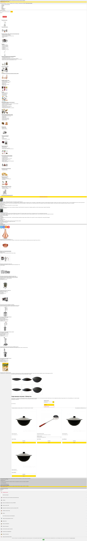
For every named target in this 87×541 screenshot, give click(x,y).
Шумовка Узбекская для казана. (40, 433)
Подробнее (23, 474)
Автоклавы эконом (4, 169)
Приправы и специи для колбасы (6, 187)
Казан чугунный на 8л (14, 469)
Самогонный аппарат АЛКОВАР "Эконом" (5, 358)
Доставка (3, 5)
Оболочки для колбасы (5, 188)
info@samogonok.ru (2, 480)
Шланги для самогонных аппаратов (7, 104)
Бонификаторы (4, 117)
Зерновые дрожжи (4, 94)
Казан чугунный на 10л (14, 433)
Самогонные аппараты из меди (6, 81)
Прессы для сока (4, 105)
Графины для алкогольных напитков (7, 158)
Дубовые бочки (4, 127)
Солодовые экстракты (5, 136)
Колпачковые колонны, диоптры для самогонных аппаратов (10, 58)
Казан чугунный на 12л (64, 433)
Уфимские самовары (5, 44)
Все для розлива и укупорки (6, 139)
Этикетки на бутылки (5, 161)
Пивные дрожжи (4, 95)
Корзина (1, 489)
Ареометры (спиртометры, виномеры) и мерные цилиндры (10, 103)
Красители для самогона (5, 118)
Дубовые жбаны (4, 128)
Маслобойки (4, 179)
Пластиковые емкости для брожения (7, 156)
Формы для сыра (4, 177)
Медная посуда (4, 85)
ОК (43, 539)
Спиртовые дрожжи (5, 92)
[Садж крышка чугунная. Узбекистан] (16, 384)
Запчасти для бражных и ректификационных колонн (9, 59)
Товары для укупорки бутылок (6, 159)
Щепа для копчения (4, 36)
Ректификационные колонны (6, 57)
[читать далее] (38, 202)
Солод (3, 137)
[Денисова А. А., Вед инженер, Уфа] (1, 201)
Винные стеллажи (4, 160)
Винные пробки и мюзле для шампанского (8, 148)
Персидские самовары (5, 45)
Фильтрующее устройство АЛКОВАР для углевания (7, 304)
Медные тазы (4, 83)
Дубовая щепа (4, 116)
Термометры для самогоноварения (7, 106)
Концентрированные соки (5, 119)
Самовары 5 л (4, 47)
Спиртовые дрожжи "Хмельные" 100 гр (5, 372)
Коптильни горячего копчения (6, 34)
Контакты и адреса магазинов (6, 4)
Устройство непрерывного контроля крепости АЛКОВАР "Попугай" (9, 346)
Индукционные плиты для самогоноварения (8, 107)
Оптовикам (3, 9)
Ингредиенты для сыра (5, 178)
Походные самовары (5, 46)
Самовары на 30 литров (5, 49)
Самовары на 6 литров (5, 48)
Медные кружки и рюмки (5, 84)
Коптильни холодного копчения (6, 35)
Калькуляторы (3, 8)
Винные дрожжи (4, 146)
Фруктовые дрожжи (5, 93)
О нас (2, 6)
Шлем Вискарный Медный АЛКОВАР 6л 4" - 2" (6, 239)
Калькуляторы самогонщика (43, 196)
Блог (2, 7)
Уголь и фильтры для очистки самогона (7, 115)
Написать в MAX (7, 1)
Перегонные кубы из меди (5, 82)
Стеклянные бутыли (5, 157)
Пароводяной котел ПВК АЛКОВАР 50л (5, 290)
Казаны (3, 37)
